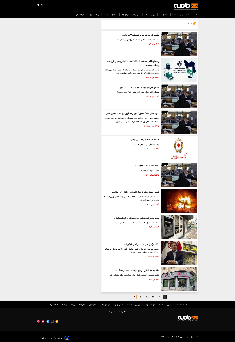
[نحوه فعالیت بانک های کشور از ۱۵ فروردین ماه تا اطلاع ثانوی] (179, 122)
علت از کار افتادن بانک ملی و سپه (144, 140)
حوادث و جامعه (164, 14)
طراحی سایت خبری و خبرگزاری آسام (50, 338)
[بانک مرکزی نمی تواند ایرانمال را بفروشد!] (179, 253)
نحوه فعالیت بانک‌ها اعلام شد (146, 166)
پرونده (97, 14)
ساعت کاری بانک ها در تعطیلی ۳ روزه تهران (140, 35)
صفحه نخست (192, 14)
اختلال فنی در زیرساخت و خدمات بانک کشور (139, 87)
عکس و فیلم (136, 14)
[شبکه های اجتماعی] (38, 5)
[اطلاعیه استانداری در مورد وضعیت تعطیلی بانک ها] (179, 279)
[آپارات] (38, 321)
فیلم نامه (106, 14)
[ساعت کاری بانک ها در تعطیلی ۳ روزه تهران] (179, 44)
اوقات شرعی (80, 14)
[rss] (56, 321)
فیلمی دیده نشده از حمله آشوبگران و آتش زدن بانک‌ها (135, 192)
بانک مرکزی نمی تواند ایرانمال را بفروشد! (141, 244)
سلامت (146, 14)
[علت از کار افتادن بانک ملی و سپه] (179, 149)
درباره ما (112, 311)
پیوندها (89, 14)
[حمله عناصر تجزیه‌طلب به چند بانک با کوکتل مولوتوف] (179, 227)
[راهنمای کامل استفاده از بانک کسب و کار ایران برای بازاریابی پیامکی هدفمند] (179, 70)
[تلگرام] (48, 321)
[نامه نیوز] (186, 6)
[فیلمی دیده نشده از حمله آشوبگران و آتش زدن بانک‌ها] (179, 201)
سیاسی (182, 14)
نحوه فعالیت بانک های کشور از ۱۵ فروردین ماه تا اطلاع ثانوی (132, 113)
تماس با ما (123, 311)
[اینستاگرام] (52, 321)
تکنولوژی (115, 14)
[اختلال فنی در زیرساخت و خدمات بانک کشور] (179, 96)
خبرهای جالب (125, 14)
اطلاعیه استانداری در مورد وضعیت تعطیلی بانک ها (137, 270)
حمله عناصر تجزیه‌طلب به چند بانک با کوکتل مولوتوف (136, 218)
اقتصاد (174, 14)
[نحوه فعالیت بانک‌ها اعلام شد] (179, 175)
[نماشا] (43, 321)
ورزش (153, 14)
